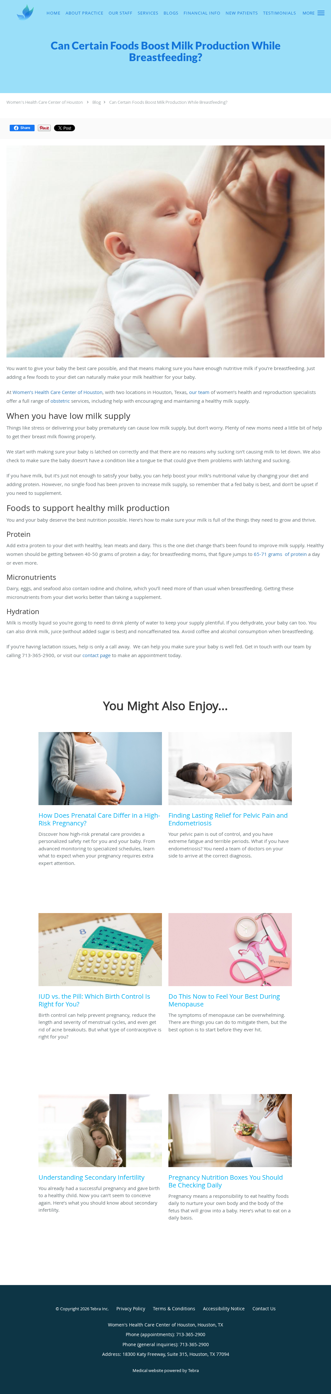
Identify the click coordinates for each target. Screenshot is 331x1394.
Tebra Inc (99, 1309)
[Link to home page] (17, 12)
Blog (96, 102)
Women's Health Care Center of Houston (44, 102)
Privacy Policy (130, 1308)
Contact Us (264, 1308)
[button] (321, 13)
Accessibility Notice (224, 1308)
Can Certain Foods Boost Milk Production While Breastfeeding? (168, 102)
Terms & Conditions (174, 1308)
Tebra (193, 1370)
